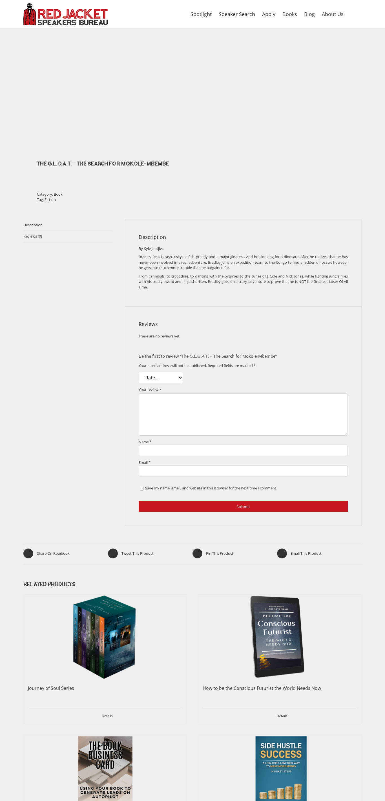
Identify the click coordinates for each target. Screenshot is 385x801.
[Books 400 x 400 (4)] (104, 90)
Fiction (50, 199)
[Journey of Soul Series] (105, 637)
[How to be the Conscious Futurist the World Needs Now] (279, 637)
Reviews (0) (32, 236)
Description (33, 224)
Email (145, 462)
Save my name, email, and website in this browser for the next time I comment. (211, 488)
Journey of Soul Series (51, 688)
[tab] (67, 225)
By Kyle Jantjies (151, 248)
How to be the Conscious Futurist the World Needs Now (262, 688)
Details (107, 715)
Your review (150, 389)
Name (145, 441)
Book (58, 194)
